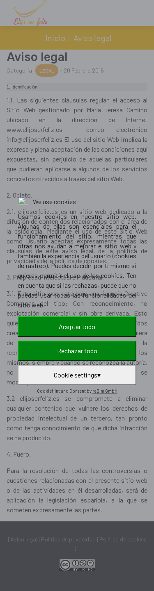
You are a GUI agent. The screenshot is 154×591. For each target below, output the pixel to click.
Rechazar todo (77, 351)
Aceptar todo (77, 326)
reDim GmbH (104, 390)
